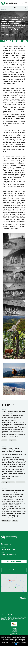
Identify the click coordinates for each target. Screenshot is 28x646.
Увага (25, 9)
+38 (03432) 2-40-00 (8, 549)
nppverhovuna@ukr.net (8, 554)
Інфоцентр (3, 9)
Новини (11, 15)
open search (22, 3)
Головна (5, 15)
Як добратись (14, 569)
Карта (15, 9)
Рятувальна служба (14, 561)
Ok (16, 644)
